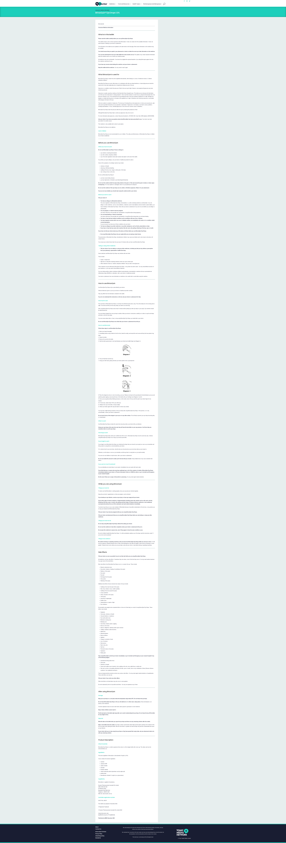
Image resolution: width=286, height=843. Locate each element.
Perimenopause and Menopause (152, 4)
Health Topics (136, 4)
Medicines (112, 4)
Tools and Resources (123, 4)
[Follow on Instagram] (187, 1)
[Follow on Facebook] (184, 1)
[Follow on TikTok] (190, 1)
